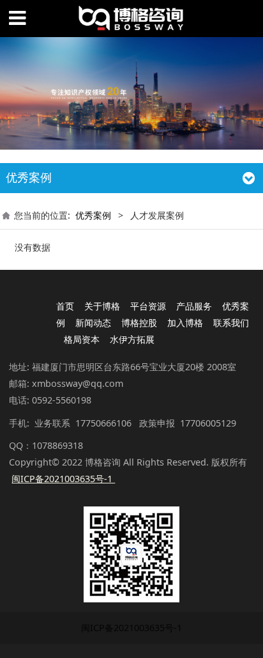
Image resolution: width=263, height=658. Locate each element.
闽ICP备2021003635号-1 (131, 628)
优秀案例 (93, 215)
